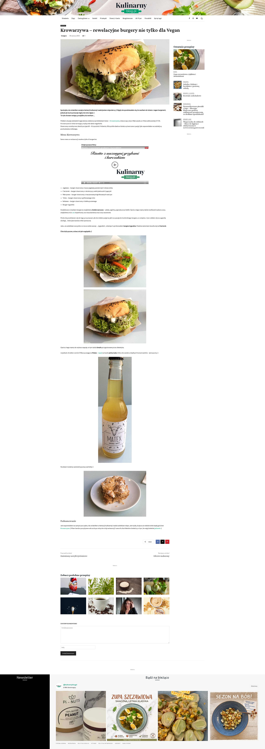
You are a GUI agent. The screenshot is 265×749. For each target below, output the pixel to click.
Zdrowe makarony (161, 556)
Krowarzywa (65, 528)
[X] (162, 542)
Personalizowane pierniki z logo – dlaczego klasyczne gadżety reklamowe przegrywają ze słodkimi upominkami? (193, 110)
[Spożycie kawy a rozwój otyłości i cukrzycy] (101, 605)
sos (73, 212)
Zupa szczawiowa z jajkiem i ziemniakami (184, 75)
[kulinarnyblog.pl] (131, 7)
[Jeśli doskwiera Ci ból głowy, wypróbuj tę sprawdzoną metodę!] (129, 605)
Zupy (175, 71)
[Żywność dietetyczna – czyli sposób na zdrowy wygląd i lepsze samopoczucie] (156, 605)
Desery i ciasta (188, 93)
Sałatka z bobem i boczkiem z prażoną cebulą (191, 86)
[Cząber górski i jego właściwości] (101, 586)
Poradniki (187, 103)
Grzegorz (64, 36)
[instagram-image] (81, 716)
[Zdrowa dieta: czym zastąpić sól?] (73, 605)
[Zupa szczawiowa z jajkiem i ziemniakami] (189, 59)
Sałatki (186, 81)
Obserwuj (254, 686)
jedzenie (157, 528)
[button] (202, 18)
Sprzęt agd (187, 119)
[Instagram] (193, 18)
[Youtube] (197, 18)
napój (100, 353)
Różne (63, 25)
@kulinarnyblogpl (70, 685)
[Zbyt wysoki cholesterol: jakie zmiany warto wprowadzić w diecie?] (73, 586)
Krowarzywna (115, 121)
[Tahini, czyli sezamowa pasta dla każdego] (129, 586)
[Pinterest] (167, 542)
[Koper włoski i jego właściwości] (156, 586)
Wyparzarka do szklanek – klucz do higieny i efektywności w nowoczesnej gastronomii (193, 125)
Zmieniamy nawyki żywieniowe (73, 556)
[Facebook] (189, 18)
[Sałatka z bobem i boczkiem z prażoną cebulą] (177, 85)
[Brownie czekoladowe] (177, 96)
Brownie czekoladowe (192, 96)
